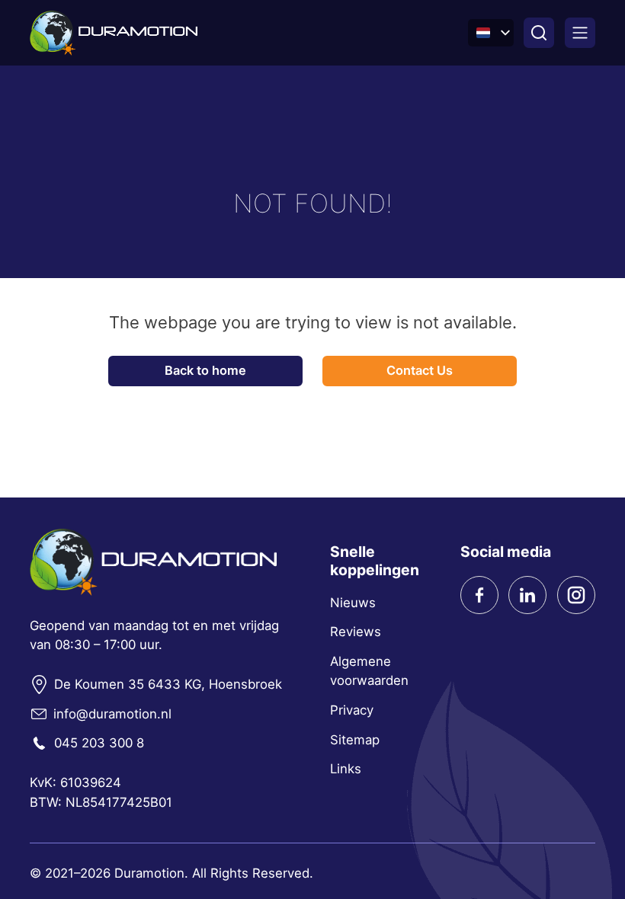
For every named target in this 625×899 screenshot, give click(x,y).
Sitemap (355, 739)
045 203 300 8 (99, 742)
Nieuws (353, 602)
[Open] (580, 33)
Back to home (205, 370)
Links (345, 768)
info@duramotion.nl (112, 713)
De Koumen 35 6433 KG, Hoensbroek (168, 684)
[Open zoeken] (539, 33)
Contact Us (419, 370)
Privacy (351, 710)
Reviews (355, 631)
